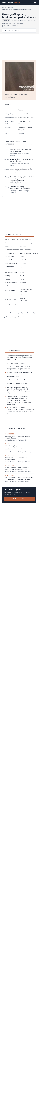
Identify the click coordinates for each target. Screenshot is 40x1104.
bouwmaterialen (20, 21)
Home (4, 7)
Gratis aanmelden (19, 499)
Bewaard (31, 313)
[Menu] (35, 2)
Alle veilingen (31, 143)
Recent (8, 313)
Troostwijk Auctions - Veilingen (14, 23)
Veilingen (11, 7)
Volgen (19, 313)
